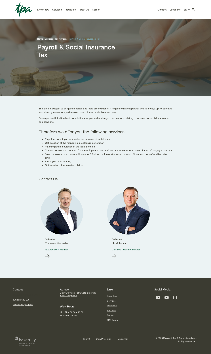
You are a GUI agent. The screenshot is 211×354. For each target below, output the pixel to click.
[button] (43, 9)
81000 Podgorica (68, 295)
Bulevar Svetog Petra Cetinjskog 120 (78, 292)
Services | (50, 38)
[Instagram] (175, 297)
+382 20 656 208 (21, 299)
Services (111, 300)
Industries (112, 305)
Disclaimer (123, 338)
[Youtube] (166, 297)
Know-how (112, 296)
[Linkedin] (158, 297)
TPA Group (112, 320)
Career (110, 315)
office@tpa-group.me (23, 304)
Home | (41, 38)
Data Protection (103, 338)
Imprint (86, 338)
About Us (111, 310)
